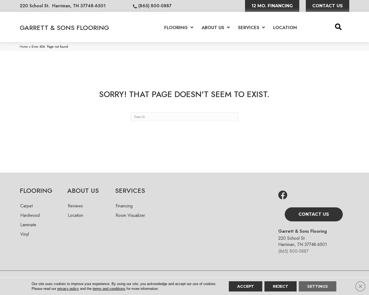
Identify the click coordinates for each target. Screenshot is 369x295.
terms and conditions (109, 289)
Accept (245, 286)
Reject (280, 286)
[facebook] (282, 195)
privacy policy (68, 289)
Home (24, 46)
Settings (317, 286)
